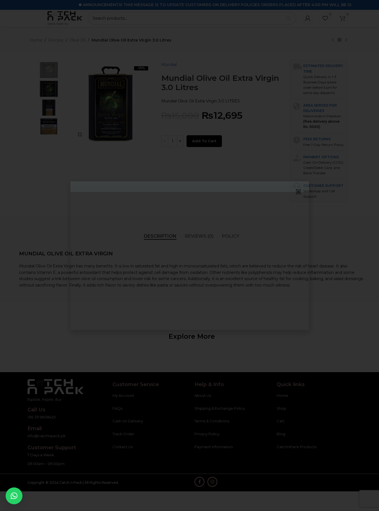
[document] (189, 255)
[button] (14, 495)
